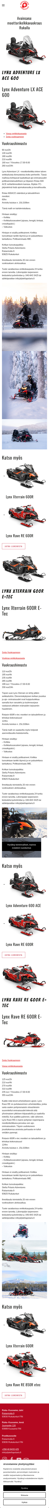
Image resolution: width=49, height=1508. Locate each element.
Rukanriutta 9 (8, 1413)
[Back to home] (24, 5)
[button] (3, 5)
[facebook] (11, 1459)
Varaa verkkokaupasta (16, 133)
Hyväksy (24, 1488)
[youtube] (19, 1459)
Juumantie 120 (9, 1425)
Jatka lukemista (13, 546)
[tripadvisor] (26, 1459)
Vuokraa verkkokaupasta (13, 658)
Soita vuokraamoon (15, 137)
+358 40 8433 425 (10, 1449)
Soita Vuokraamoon (11, 652)
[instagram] (4, 1459)
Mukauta (24, 1495)
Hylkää (24, 1502)
